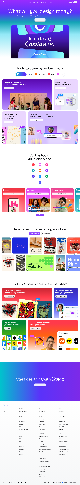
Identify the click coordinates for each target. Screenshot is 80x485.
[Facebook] (16, 482)
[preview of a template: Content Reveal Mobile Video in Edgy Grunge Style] (6, 245)
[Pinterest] (21, 482)
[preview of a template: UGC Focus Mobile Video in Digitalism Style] (20, 263)
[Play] (40, 41)
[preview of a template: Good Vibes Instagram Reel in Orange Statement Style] (60, 263)
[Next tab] (74, 95)
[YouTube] (26, 482)
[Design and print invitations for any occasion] (14, 127)
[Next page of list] (75, 254)
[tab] (21, 74)
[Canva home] (5, 2)
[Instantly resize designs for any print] (66, 94)
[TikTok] (19, 482)
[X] (23, 482)
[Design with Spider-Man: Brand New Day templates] (27, 303)
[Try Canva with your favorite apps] (14, 335)
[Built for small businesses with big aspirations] (53, 335)
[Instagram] (14, 482)
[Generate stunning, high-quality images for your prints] (53, 127)
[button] (29, 2)
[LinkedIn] (12, 482)
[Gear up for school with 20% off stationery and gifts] (27, 94)
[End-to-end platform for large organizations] (66, 303)
